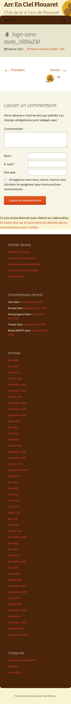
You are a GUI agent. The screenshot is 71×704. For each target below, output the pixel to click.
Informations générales (22, 660)
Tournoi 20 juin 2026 (31, 302)
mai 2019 (13, 549)
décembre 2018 (17, 561)
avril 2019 (13, 555)
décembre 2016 (17, 610)
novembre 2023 (17, 409)
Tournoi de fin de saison (22, 258)
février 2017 (15, 604)
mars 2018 (14, 573)
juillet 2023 (14, 421)
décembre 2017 (17, 586)
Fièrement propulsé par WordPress (35, 696)
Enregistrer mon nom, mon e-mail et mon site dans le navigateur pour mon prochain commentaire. (35, 184)
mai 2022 (13, 488)
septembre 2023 (17, 415)
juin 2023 (13, 427)
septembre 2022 (17, 470)
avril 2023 (13, 439)
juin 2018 (13, 567)
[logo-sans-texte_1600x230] (35, 78)
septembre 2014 (17, 634)
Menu (8, 20)
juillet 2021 (14, 512)
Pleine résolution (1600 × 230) (47, 49)
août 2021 (13, 506)
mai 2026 (13, 366)
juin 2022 (13, 482)
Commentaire (14, 129)
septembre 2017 (17, 592)
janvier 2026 (15, 378)
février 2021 (15, 531)
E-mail (9, 164)
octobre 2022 (16, 464)
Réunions (13, 666)
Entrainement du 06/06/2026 (24, 264)
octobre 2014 (16, 628)
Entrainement (16, 276)
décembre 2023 (17, 403)
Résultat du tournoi (19, 252)
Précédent (14, 70)
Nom (8, 156)
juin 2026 (13, 360)
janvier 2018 (15, 579)
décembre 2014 (17, 622)
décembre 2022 (17, 451)
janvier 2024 (15, 397)
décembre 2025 (17, 384)
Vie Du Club (14, 672)
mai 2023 (13, 433)
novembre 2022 (17, 457)
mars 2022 (14, 500)
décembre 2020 (17, 537)
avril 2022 (13, 494)
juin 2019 (13, 543)
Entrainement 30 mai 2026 (23, 270)
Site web (9, 172)
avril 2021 (13, 525)
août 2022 (13, 476)
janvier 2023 (15, 445)
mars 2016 (14, 616)
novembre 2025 (17, 390)
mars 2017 (14, 598)
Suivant (58, 70)
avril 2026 (13, 372)
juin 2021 (13, 518)
